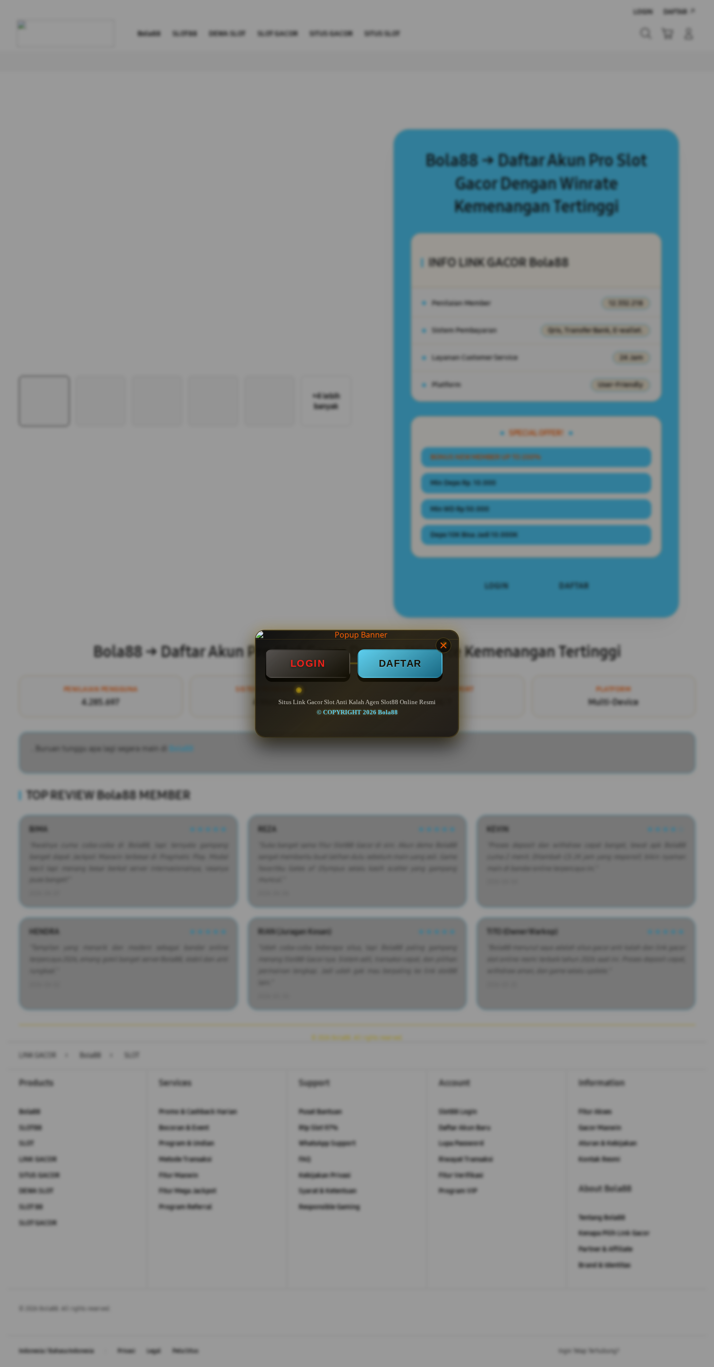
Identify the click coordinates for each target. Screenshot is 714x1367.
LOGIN (307, 663)
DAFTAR (400, 663)
